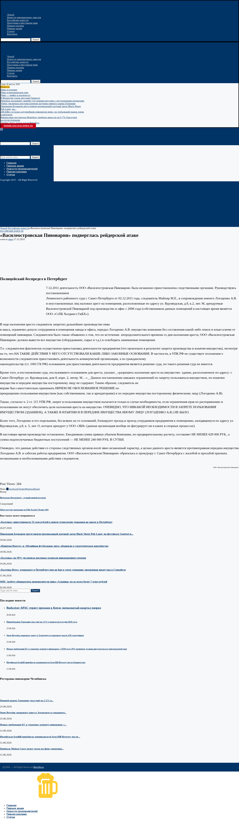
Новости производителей (22, 168)
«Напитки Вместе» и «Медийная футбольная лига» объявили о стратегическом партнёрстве (54, 546)
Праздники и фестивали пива (22, 23)
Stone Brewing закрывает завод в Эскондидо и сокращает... (33, 712)
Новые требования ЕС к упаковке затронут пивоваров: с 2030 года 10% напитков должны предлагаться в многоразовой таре (67, 649)
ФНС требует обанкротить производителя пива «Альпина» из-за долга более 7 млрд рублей (53, 581)
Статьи (10, 31)
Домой (10, 14)
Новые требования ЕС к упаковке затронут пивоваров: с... (33, 724)
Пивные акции (14, 28)
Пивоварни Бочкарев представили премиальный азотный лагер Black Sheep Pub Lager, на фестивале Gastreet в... (66, 534)
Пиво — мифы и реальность (15, 95)
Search (36, 39)
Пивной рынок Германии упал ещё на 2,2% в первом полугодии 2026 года (42, 622)
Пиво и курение (8, 89)
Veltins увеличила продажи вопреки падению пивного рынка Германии (37, 103)
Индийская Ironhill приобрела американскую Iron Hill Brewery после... (40, 736)
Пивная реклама (15, 25)
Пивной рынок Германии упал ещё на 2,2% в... (27, 700)
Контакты (12, 34)
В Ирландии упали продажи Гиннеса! (20, 98)
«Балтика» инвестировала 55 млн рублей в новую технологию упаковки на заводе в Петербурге (56, 522)
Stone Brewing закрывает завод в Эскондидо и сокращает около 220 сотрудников (45, 635)
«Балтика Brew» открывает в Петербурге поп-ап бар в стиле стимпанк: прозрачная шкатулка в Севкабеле (63, 569)
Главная (11, 162)
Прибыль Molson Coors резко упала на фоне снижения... (32, 748)
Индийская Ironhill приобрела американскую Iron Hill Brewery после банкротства (46, 662)
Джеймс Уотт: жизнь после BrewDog (19, 123)
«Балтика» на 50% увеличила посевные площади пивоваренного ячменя (43, 558)
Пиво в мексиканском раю (14, 92)
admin (10, 239)
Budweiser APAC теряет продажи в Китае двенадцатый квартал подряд (54, 607)
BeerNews (38, 767)
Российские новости (17, 20)
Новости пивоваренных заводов (24, 17)
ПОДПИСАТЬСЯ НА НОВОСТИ (18, 126)
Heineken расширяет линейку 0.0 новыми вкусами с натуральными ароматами (42, 100)
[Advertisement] (97, 204)
